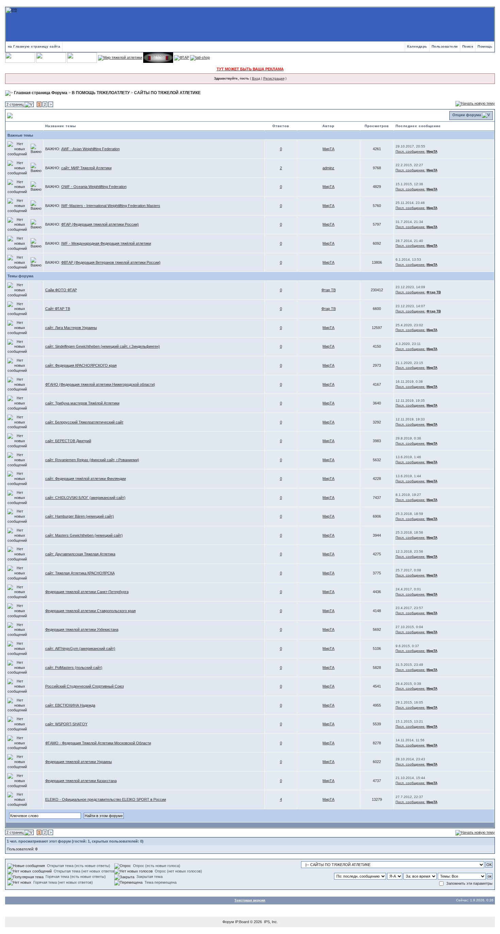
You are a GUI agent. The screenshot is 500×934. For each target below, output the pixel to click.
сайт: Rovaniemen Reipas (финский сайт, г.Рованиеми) (92, 460)
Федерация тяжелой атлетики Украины (78, 762)
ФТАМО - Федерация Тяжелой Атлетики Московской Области (98, 743)
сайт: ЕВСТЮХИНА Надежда (70, 705)
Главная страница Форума (40, 92)
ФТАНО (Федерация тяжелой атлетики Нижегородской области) (100, 384)
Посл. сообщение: (411, 151)
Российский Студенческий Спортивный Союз (84, 686)
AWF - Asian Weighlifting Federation (90, 149)
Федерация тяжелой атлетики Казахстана (81, 781)
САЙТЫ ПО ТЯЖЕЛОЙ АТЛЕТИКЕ (167, 92)
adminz (328, 168)
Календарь (417, 46)
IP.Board (242, 922)
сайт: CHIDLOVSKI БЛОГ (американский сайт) (85, 498)
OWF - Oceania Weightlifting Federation (94, 187)
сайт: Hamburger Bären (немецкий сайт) (79, 516)
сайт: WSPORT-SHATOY (66, 724)
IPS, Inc (270, 922)
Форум (228, 922)
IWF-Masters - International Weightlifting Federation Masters (110, 206)
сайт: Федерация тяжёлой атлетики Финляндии (85, 479)
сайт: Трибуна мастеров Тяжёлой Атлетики (82, 403)
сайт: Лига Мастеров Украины (71, 328)
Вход (256, 78)
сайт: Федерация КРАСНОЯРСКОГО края (81, 365)
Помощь (485, 46)
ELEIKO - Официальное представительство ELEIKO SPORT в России (105, 799)
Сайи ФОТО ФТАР (61, 290)
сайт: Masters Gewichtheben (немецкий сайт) (84, 535)
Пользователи (445, 46)
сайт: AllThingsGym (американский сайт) (80, 648)
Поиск (467, 46)
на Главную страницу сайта (34, 46)
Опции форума (466, 115)
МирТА (328, 149)
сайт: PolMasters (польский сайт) (73, 667)
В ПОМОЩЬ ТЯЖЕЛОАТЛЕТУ (101, 92)
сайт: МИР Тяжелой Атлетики (86, 168)
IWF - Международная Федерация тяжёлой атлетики (106, 243)
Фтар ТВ (328, 290)
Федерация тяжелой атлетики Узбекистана (81, 629)
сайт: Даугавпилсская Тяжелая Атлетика (80, 554)
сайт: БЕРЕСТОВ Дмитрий (68, 441)
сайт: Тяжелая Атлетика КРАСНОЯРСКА (80, 573)
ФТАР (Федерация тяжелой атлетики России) (100, 224)
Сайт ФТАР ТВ (57, 309)
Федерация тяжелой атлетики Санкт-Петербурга (87, 592)
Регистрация (273, 78)
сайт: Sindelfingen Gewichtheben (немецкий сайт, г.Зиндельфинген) (102, 346)
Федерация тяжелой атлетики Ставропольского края (90, 611)
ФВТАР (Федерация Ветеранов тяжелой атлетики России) (111, 262)
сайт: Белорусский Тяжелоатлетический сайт (84, 422)
